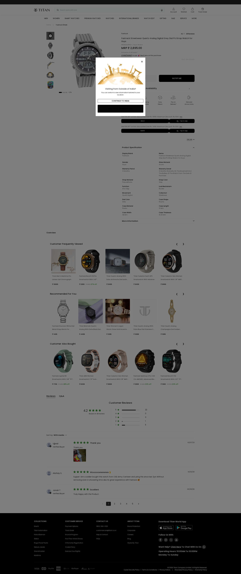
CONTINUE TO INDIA (120, 101)
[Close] (120, 60)
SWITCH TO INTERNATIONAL (120, 108)
